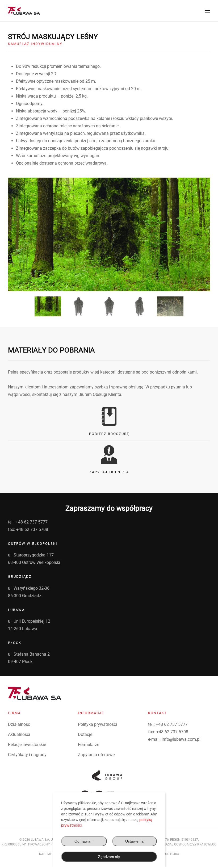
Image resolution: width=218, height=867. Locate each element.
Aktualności (19, 734)
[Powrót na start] (24, 10)
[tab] (48, 306)
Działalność (19, 724)
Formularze (88, 744)
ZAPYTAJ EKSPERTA (109, 472)
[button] (207, 10)
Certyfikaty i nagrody (27, 754)
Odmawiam (84, 841)
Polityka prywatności (97, 724)
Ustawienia (134, 841)
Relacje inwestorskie (27, 744)
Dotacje (85, 734)
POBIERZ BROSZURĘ (109, 434)
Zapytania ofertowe (96, 754)
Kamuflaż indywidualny (35, 44)
